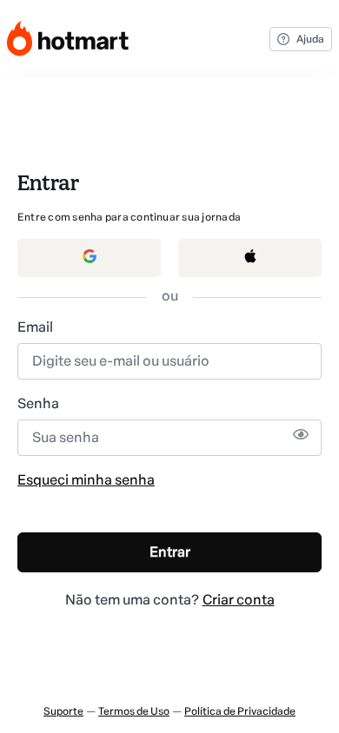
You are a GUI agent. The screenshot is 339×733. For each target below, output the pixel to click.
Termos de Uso (134, 711)
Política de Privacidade (240, 711)
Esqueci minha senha (86, 480)
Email (35, 327)
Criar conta (239, 599)
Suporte (63, 711)
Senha (38, 403)
